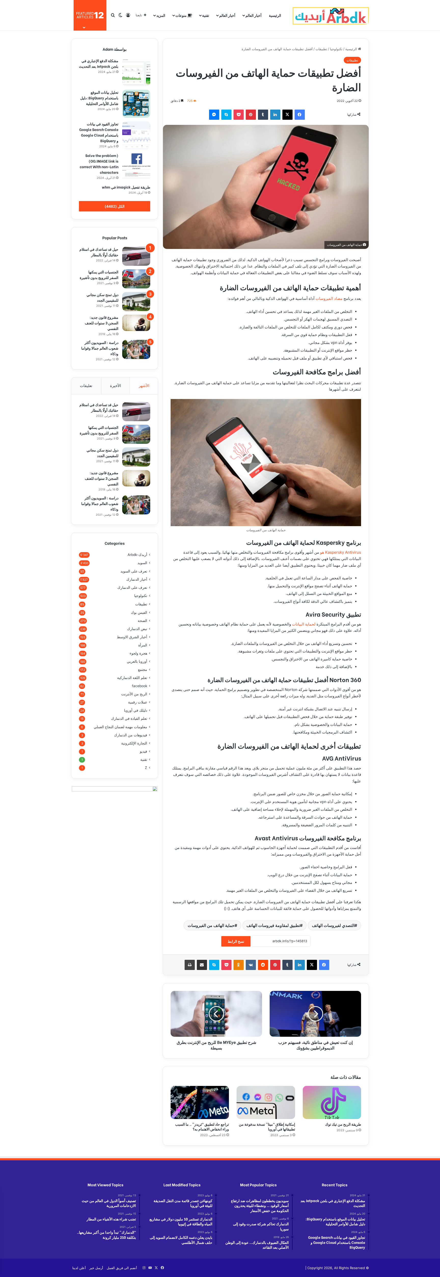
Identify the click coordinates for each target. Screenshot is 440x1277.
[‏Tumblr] (263, 115)
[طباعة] (190, 965)
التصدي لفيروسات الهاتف (333, 925)
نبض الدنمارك (137, 629)
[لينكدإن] (275, 115)
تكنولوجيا (336, 49)
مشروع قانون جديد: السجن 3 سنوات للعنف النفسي (101, 322)
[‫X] (287, 115)
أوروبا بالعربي (137, 661)
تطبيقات (321, 49)
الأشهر (144, 385)
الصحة (142, 621)
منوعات (181, 15)
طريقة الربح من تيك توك (343, 1124)
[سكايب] (226, 115)
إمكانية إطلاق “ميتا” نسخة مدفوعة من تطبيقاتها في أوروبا (267, 1126)
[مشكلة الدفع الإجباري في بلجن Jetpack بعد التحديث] (136, 72)
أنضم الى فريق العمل (122, 1268)
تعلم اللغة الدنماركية (132, 678)
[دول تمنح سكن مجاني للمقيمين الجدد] (136, 301)
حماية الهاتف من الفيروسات (211, 925)
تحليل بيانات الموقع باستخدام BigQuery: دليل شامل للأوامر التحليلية (99, 97)
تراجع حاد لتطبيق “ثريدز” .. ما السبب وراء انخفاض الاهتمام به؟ (202, 1126)
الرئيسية (275, 15)
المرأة (142, 645)
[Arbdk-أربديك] (331, 15)
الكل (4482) (115, 206)
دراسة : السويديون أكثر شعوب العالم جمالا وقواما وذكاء (99, 348)
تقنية (205, 15)
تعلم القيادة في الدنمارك (129, 718)
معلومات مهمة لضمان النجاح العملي (120, 727)
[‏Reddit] (263, 965)
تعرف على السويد (133, 571)
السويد (142, 563)
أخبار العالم (253, 15)
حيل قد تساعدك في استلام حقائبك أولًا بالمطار (98, 251)
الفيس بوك (139, 612)
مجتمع (142, 670)
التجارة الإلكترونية (134, 743)
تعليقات (86, 385)
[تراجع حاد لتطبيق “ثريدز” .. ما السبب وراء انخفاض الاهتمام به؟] (200, 1102)
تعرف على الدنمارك (132, 588)
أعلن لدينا (79, 1268)
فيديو (143, 751)
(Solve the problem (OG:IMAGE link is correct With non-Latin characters (99, 164)
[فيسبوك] (300, 115)
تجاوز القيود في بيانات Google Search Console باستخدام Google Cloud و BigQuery (98, 132)
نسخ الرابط (236, 941)
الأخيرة (115, 385)
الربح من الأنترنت (134, 694)
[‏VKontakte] (251, 965)
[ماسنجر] (214, 115)
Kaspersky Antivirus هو (340, 552)
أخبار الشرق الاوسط (132, 637)
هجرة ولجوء (138, 653)
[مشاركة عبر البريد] (202, 965)
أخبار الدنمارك (136, 579)
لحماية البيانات (303, 624)
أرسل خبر (96, 1268)
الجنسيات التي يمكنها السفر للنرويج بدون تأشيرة (99, 274)
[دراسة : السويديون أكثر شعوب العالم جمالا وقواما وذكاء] (136, 349)
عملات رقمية (137, 702)
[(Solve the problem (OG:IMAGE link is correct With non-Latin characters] (136, 167)
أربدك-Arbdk (137, 555)
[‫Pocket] (238, 115)
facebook (139, 686)
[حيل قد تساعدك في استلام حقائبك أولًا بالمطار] (136, 256)
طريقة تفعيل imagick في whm (126, 187)
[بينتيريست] (251, 115)
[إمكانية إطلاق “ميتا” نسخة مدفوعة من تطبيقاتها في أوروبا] (266, 1102)
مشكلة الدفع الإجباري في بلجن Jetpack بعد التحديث (98, 63)
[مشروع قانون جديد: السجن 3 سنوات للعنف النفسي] (136, 323)
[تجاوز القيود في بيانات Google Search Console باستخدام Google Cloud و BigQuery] (136, 135)
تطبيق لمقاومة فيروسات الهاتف (273, 925)
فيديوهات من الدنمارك (130, 735)
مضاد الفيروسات (328, 298)
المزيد (160, 15)
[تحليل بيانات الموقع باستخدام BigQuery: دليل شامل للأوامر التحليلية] (136, 104)
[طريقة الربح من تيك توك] (332, 1102)
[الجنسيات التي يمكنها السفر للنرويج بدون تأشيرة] (136, 278)
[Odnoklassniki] (238, 965)
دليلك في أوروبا (135, 710)
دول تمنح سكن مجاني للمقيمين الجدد (102, 297)
